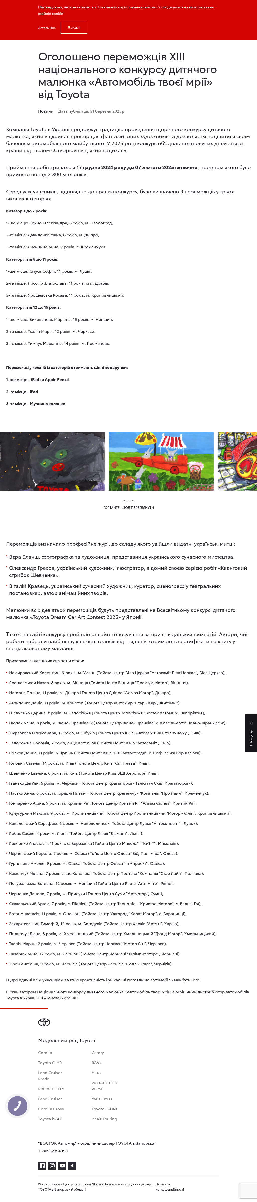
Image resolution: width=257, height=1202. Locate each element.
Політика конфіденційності (170, 1186)
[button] (125, 501)
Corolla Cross (51, 1108)
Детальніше (47, 27)
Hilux (97, 1072)
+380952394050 (53, 1150)
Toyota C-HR (50, 1062)
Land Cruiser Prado (50, 1075)
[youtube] (62, 1166)
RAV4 (97, 1062)
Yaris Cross (102, 1098)
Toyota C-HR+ (105, 1108)
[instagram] (52, 1166)
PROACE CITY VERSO (104, 1085)
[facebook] (42, 1166)
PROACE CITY (51, 1088)
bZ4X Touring (104, 1118)
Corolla (45, 1052)
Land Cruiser (50, 1098)
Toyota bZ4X (50, 1118)
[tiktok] (72, 1166)
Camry (98, 1052)
